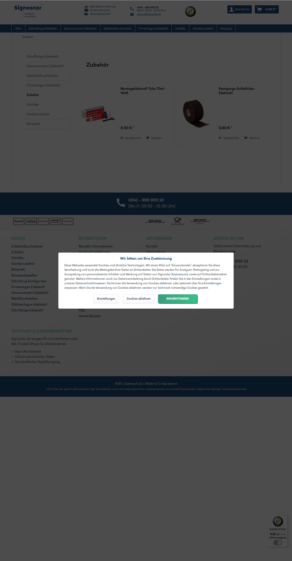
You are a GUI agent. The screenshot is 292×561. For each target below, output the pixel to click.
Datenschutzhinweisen (90, 283)
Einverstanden (178, 298)
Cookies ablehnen (139, 298)
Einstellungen (212, 283)
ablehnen (166, 283)
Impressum (179, 274)
